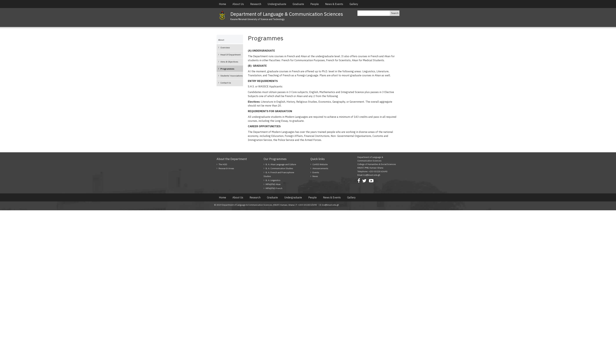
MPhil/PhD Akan (273, 184)
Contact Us (225, 82)
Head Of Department (230, 54)
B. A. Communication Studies (279, 168)
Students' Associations (231, 75)
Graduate (298, 4)
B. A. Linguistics (273, 180)
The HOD (223, 164)
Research (255, 4)
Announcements (320, 168)
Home (222, 4)
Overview (225, 47)
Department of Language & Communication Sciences (286, 14)
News (315, 176)
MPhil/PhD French (274, 188)
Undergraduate (277, 4)
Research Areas (226, 168)
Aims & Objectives (229, 61)
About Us (238, 4)
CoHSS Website (320, 164)
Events (315, 172)
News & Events (334, 4)
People (314, 4)
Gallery (354, 4)
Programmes (227, 68)
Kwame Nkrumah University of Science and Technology (257, 19)
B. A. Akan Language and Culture (281, 164)
